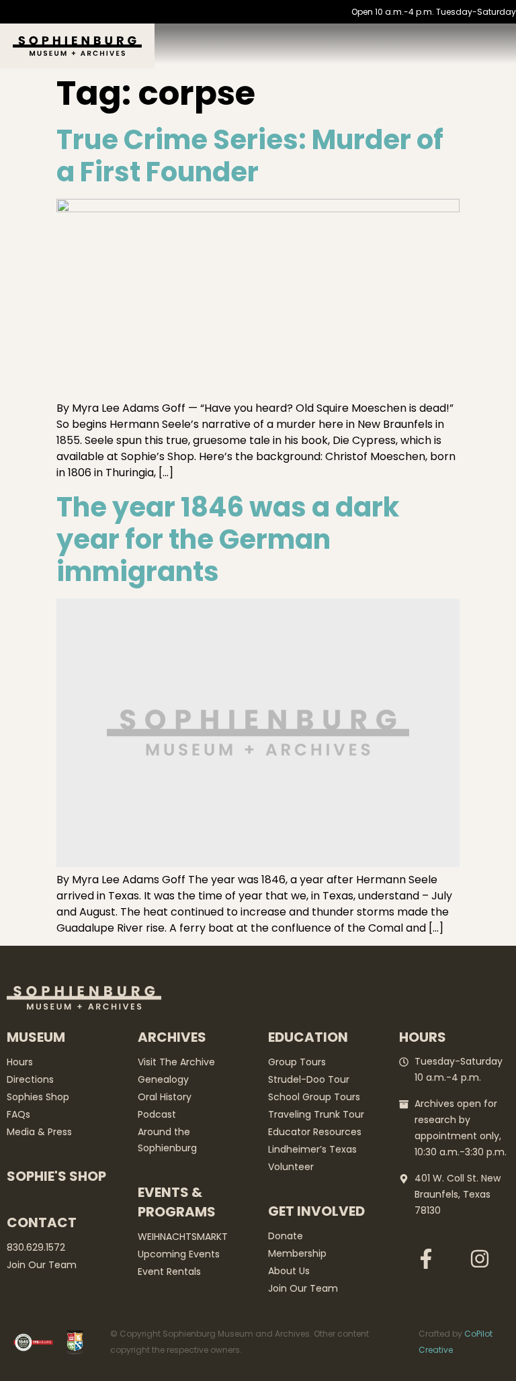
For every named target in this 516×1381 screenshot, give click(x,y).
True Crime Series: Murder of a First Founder (249, 156)
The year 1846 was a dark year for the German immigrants (227, 539)
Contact (42, 1222)
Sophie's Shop (56, 1176)
